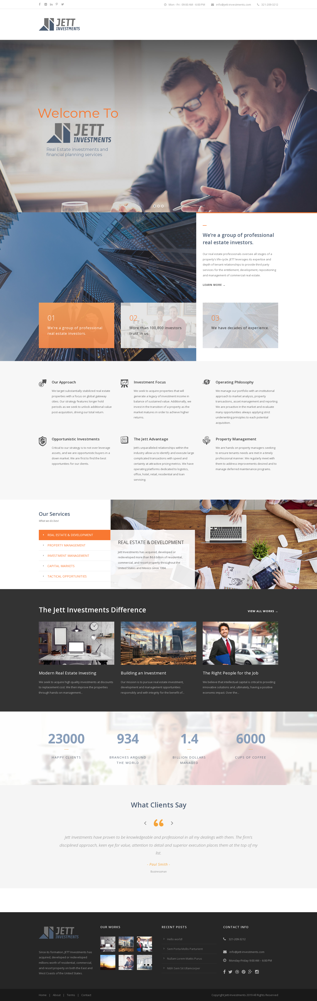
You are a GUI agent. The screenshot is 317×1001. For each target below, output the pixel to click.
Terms (71, 995)
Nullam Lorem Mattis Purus (184, 958)
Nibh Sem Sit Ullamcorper (183, 968)
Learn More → (214, 285)
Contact (86, 995)
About (57, 995)
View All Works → (263, 611)
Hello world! (174, 939)
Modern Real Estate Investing (67, 673)
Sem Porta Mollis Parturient (185, 949)
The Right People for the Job (230, 673)
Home (43, 995)
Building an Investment (143, 673)
